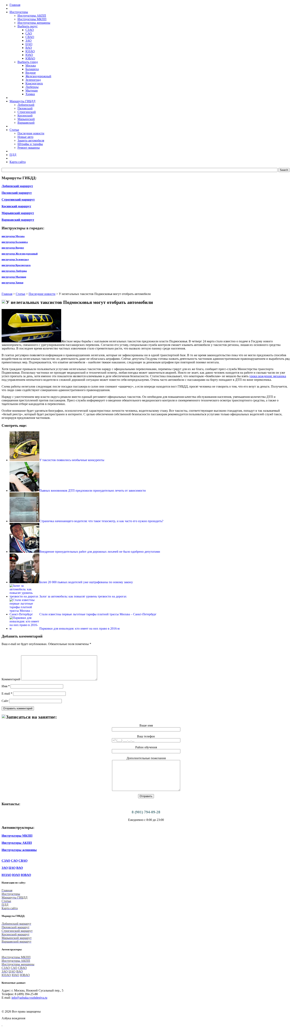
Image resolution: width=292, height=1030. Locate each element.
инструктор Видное (13, 247)
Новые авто (25, 137)
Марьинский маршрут (18, 213)
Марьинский (26, 119)
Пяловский (25, 108)
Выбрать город (27, 62)
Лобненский (25, 104)
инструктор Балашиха (15, 241)
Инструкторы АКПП (31, 15)
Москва (30, 65)
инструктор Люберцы (14, 270)
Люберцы (32, 87)
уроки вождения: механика (267, 376)
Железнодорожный (38, 76)
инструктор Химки (12, 282)
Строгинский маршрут (18, 199)
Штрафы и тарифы (30, 144)
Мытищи (31, 90)
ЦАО (28, 44)
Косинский (25, 115)
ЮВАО (30, 58)
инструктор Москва (13, 236)
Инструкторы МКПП (31, 19)
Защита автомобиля (30, 140)
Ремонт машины (28, 147)
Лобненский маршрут (17, 186)
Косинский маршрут (16, 206)
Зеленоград (33, 79)
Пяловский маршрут (17, 192)
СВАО (29, 37)
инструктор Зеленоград (15, 259)
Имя (6, 686)
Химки (30, 94)
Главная (7, 294)
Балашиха (32, 69)
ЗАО (28, 40)
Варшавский (26, 122)
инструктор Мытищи (14, 276)
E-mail (7, 693)
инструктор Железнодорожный (20, 253)
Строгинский (26, 112)
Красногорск (34, 83)
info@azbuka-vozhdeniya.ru (29, 997)
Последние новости (30, 133)
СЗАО (29, 30)
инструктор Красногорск (16, 265)
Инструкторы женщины (33, 22)
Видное (30, 72)
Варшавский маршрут (18, 219)
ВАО (28, 47)
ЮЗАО (30, 51)
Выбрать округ (27, 26)
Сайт (5, 701)
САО (28, 33)
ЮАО (29, 54)
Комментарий (11, 679)
